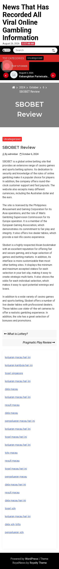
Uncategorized (12, 139)
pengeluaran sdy (14, 532)
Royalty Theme (38, 562)
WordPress (32, 558)
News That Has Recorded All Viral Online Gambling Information (25, 22)
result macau (12, 460)
